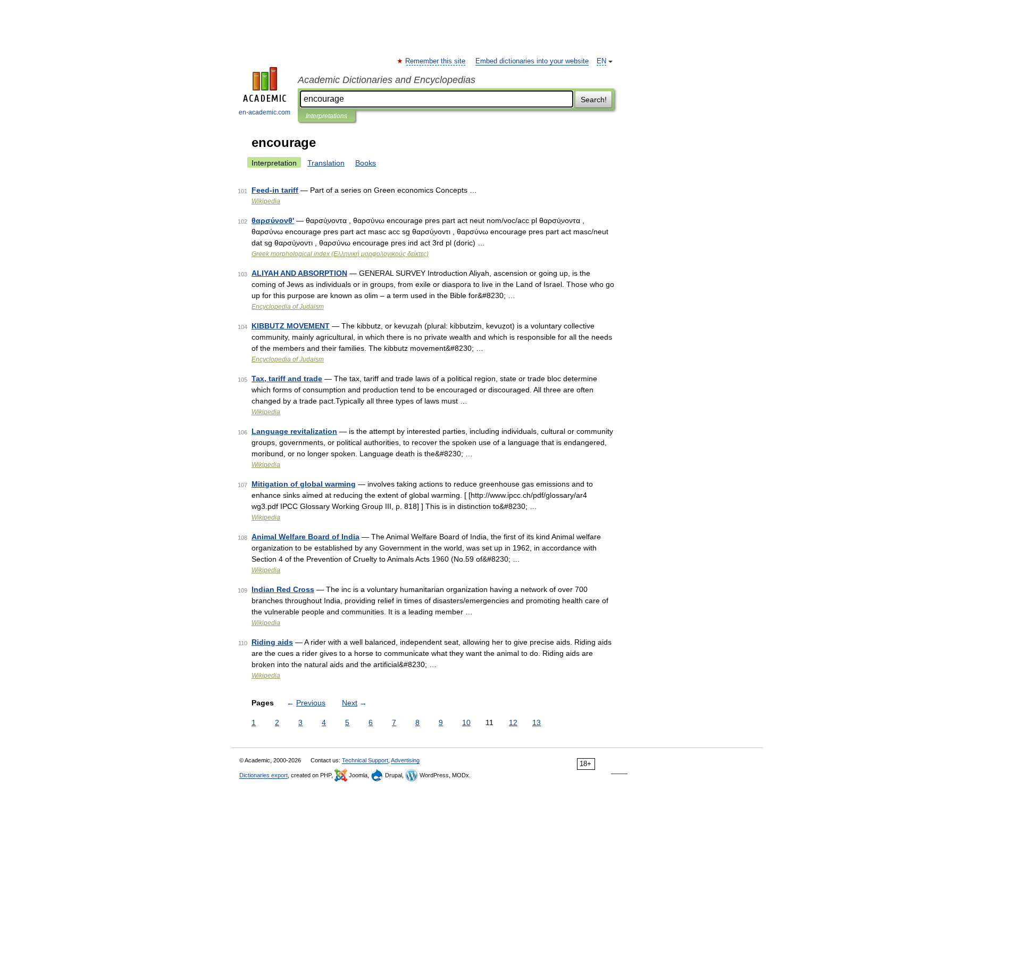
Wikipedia (266, 201)
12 (513, 722)
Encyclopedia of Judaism (288, 306)
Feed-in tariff (275, 190)
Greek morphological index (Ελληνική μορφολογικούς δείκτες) (340, 254)
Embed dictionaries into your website (532, 61)
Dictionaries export (263, 775)
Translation (326, 163)
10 (466, 722)
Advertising (405, 760)
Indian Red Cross (283, 589)
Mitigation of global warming (304, 484)
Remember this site (435, 61)
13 (536, 722)
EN (601, 61)
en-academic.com (264, 112)
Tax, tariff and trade (287, 378)
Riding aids (272, 642)
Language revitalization (294, 431)
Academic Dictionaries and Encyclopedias (386, 80)
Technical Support (365, 760)
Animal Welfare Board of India (305, 536)
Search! (594, 99)
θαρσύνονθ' (273, 220)
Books (365, 163)
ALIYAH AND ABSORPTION (299, 273)
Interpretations (326, 116)
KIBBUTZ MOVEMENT (291, 326)
